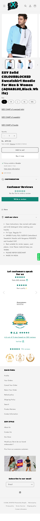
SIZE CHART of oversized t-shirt (13, 109)
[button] (4, 6)
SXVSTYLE (12, 503)
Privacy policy (10, 506)
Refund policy (9, 395)
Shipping (12, 144)
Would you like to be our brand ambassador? (15, 443)
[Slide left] (2, 65)
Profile (6, 376)
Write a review (20, 199)
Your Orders (8, 380)
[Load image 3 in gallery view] (30, 64)
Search (6, 404)
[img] (20, 277)
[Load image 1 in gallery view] (9, 64)
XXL (32, 102)
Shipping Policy (9, 400)
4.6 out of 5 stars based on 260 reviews (20, 337)
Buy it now (20, 156)
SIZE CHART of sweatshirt (11, 117)
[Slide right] (37, 65)
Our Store (7, 437)
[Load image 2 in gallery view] (19, 64)
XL (24, 102)
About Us (7, 427)
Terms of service (20, 506)
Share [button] (6, 209)
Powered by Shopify (20, 503)
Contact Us (8, 432)
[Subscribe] (31, 484)
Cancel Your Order (10, 385)
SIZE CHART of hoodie (10, 125)
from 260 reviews (18, 280)
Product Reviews (10, 409)
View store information (12, 169)
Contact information (21, 509)
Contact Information (11, 414)
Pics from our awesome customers (16, 449)
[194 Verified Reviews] (20, 329)
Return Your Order (10, 390)
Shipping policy (31, 506)
